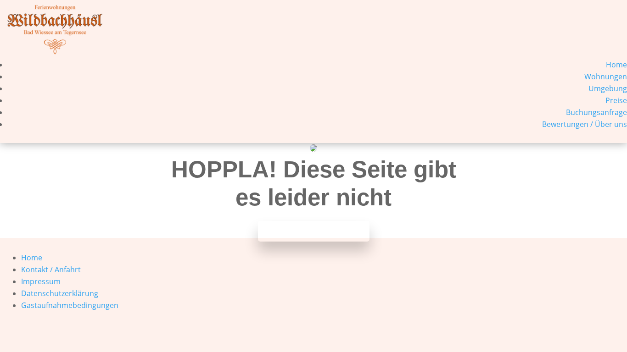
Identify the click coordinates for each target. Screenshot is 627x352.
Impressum (41, 281)
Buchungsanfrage (596, 112)
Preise (616, 100)
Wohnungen (605, 77)
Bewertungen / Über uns (584, 124)
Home (616, 65)
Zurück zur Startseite (313, 231)
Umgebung (607, 88)
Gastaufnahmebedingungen (69, 305)
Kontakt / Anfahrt (51, 269)
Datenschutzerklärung (59, 293)
